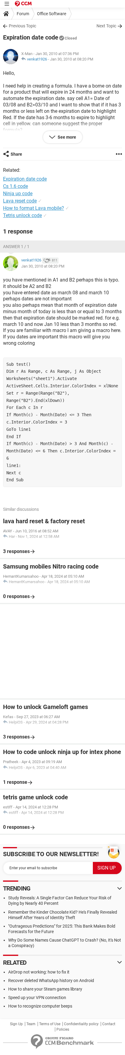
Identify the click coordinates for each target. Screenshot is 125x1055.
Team (30, 1024)
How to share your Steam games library (45, 989)
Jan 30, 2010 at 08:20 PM (71, 59)
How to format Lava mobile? (33, 208)
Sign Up (16, 1024)
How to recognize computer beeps (40, 1006)
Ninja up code (17, 193)
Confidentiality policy (81, 1024)
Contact (108, 1024)
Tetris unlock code (22, 215)
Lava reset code (20, 201)
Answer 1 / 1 (16, 246)
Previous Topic (22, 25)
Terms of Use (49, 1024)
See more (66, 137)
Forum (23, 13)
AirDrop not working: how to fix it (38, 972)
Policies (62, 1029)
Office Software (51, 13)
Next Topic (106, 25)
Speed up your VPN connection (37, 997)
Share (16, 154)
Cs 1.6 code (15, 186)
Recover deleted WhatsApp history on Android (51, 980)
